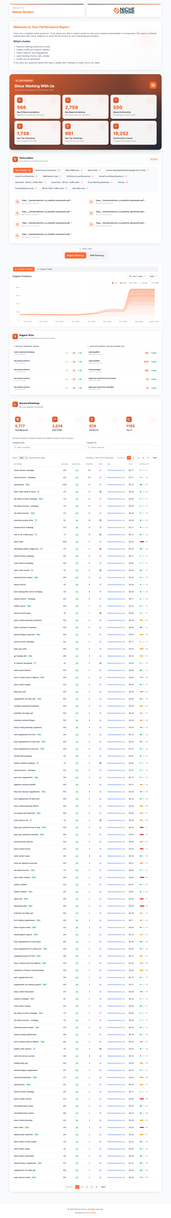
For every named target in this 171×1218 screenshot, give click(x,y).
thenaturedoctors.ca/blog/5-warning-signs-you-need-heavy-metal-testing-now (116, 620)
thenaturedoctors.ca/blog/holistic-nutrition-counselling (116, 763)
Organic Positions (25, 269)
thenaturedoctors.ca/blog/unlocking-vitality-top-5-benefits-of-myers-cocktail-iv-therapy (116, 627)
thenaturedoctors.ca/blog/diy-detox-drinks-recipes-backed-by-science (116, 492)
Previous (120, 458)
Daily (152, 276)
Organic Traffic (46, 269)
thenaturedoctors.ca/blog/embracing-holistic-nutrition (116, 884)
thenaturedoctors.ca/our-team (116, 556)
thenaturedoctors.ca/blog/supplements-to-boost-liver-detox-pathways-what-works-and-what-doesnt (116, 699)
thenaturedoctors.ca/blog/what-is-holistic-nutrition (116, 892)
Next (155, 458)
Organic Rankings (75, 255)
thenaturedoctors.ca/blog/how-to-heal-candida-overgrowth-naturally (116, 706)
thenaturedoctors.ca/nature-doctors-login (116, 613)
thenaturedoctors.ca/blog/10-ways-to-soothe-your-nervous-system (116, 1056)
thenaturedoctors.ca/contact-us (116, 770)
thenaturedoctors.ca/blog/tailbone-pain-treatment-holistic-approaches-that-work (116, 677)
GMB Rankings (97, 255)
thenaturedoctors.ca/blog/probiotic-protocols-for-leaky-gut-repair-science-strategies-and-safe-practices (116, 713)
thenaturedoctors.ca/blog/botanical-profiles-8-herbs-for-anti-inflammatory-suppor (116, 1106)
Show (14, 458)
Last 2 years (137, 276)
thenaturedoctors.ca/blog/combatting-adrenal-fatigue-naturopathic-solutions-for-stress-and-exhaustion (116, 634)
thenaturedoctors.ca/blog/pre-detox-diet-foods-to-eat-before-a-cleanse (116, 877)
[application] (85, 305)
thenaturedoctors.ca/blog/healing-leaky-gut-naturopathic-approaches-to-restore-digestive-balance (116, 649)
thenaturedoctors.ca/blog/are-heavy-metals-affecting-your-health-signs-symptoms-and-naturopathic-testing (116, 727)
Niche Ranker (90, 1213)
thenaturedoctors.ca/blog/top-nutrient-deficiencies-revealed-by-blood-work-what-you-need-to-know (116, 1034)
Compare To (92, 443)
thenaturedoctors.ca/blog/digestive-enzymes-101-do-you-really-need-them (116, 784)
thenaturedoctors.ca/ (116, 470)
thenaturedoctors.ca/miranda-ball (116, 663)
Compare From (18, 443)
